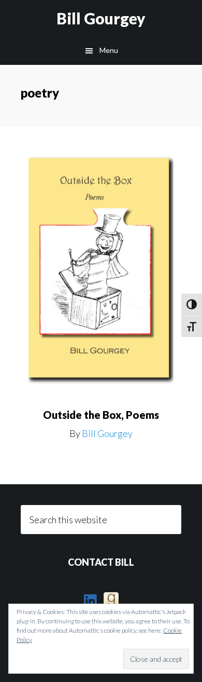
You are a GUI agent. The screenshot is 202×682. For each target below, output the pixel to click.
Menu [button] (108, 50)
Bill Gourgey (101, 18)
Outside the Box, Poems (101, 414)
